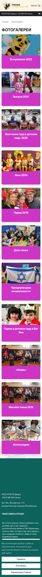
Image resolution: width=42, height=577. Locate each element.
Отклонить (21, 566)
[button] (35, 5)
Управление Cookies (21, 572)
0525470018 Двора (9, 13)
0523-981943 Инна (11, 497)
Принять (21, 559)
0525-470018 (8, 494)
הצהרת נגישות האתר (13, 513)
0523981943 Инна (25, 13)
